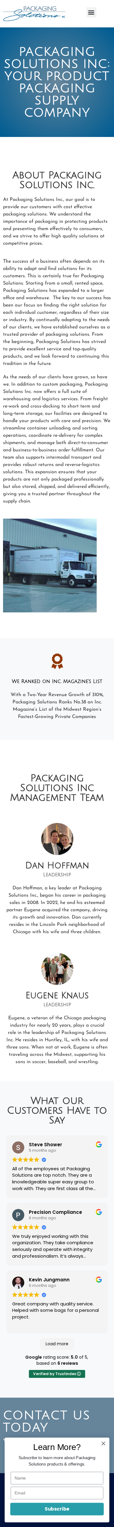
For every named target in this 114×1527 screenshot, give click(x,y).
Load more (57, 1344)
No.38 (80, 702)
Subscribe (57, 1509)
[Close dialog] (103, 1443)
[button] (91, 12)
